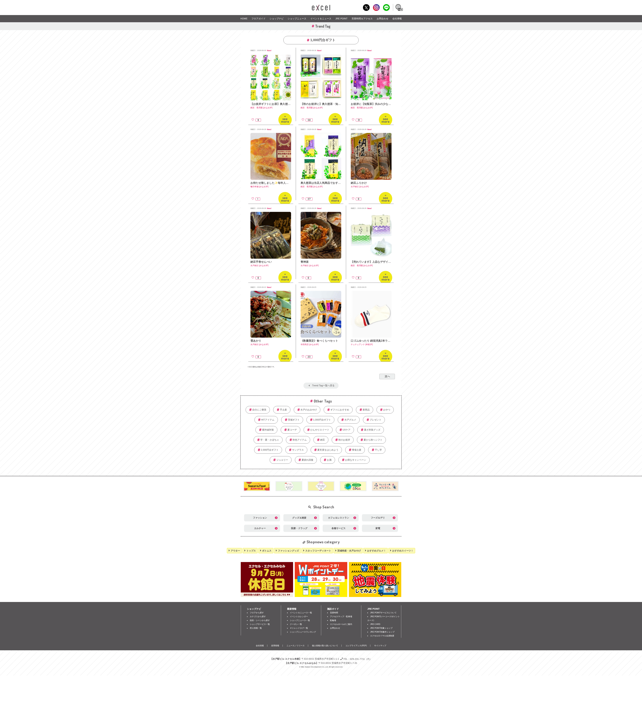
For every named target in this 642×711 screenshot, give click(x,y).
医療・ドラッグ (299, 528)
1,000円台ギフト (322, 419)
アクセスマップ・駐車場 (341, 616)
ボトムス (267, 550)
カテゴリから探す (258, 616)
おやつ (386, 409)
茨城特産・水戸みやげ (349, 550)
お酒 (329, 460)
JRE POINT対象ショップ (381, 628)
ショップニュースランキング (303, 632)
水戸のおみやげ (308, 409)
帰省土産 (356, 449)
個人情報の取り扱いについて (325, 645)
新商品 (366, 409)
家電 (378, 528)
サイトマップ (380, 645)
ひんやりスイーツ (319, 429)
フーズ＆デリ (378, 517)
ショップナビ (277, 18)
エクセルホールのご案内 (341, 624)
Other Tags (323, 401)
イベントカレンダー (299, 616)
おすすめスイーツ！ (402, 550)
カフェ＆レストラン (338, 517)
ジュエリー (282, 460)
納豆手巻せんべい (261, 261)
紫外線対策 (268, 429)
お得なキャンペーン (355, 460)
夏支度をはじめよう (327, 449)
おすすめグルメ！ (376, 550)
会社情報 (397, 18)
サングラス (298, 449)
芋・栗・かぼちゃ (269, 439)
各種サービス (339, 528)
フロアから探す (257, 613)
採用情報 (275, 645)
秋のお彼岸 (344, 439)
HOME (243, 18)
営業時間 (334, 613)
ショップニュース (297, 18)
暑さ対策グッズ (372, 429)
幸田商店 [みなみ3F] (309, 344)
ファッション (260, 517)
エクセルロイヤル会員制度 (382, 636)
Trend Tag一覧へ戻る (323, 385)
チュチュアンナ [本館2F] (362, 344)
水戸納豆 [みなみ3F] (360, 187)
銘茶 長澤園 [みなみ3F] (261, 108)
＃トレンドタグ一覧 (299, 628)
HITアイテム (267, 419)
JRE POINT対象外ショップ (382, 632)
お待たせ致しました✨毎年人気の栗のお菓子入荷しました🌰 (287, 182)
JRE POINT (341, 18)
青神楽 (305, 261)
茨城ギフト (294, 419)
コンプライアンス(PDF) (356, 645)
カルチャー (260, 528)
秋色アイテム (300, 439)
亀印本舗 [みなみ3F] (259, 187)
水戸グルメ (350, 419)
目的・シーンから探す (260, 620)
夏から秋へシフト (373, 439)
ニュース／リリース (296, 645)
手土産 (283, 409)
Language (399, 7)
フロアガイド (258, 18)
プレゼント (375, 419)
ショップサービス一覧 (260, 624)
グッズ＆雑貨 (299, 517)
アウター (235, 550)
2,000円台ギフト (270, 449)
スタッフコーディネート (318, 550)
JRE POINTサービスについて (383, 613)
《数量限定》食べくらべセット (319, 340)
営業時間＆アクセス (362, 18)
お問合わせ (382, 18)
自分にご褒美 (259, 409)
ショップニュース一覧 (300, 620)
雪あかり (255, 340)
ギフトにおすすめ (339, 409)
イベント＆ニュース (320, 18)
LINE (386, 7)
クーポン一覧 (296, 624)
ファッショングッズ (288, 550)
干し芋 (378, 449)
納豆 (322, 439)
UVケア (346, 429)
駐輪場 (333, 620)
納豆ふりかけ (359, 182)
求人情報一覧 (256, 628)
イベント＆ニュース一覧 (301, 613)
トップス (251, 550)
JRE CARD (375, 624)
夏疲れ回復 (307, 460)
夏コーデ (292, 429)
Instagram (376, 7)
